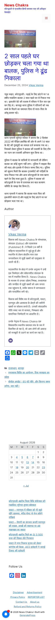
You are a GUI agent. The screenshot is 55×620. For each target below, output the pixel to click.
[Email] (10, 340)
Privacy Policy (17, 597)
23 (43, 467)
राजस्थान (12, 368)
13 (27, 462)
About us (34, 601)
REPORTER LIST (36, 597)
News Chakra (16, 5)
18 (17, 467)
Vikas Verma (36, 85)
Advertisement (34, 592)
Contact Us (21, 601)
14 (32, 462)
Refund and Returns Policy (27, 606)
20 (27, 467)
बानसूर (21, 368)
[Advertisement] (27, 411)
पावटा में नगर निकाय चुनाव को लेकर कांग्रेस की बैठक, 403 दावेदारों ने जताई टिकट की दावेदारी (27, 547)
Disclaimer (18, 592)
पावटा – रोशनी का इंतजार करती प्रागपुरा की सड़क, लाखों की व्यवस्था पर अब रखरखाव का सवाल (27, 526)
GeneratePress (27, 615)
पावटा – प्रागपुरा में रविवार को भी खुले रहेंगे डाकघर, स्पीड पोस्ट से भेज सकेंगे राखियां (25, 513)
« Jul (26, 485)
